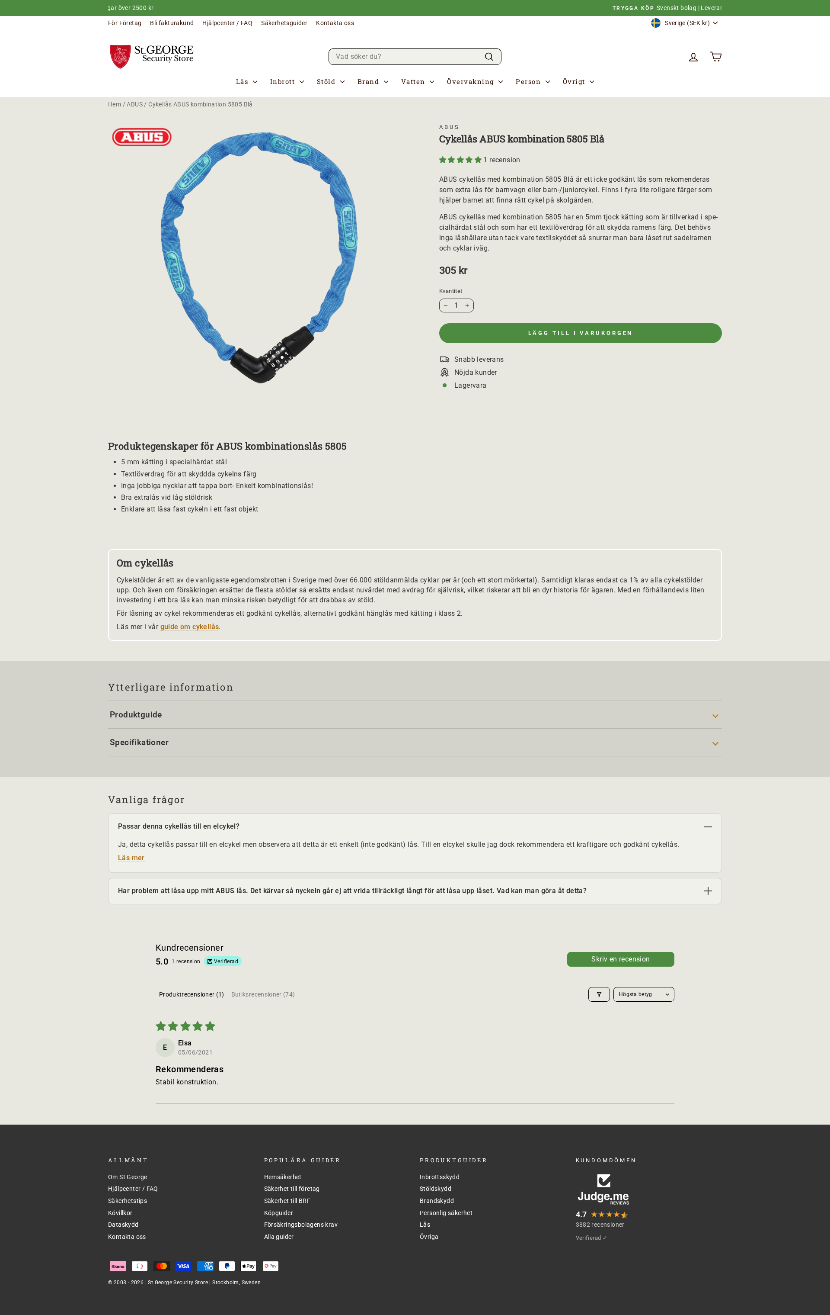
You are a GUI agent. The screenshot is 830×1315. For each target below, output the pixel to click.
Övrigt (575, 81)
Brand (370, 81)
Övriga (429, 1236)
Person (529, 81)
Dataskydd (123, 1224)
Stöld (327, 81)
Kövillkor (120, 1212)
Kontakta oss (335, 22)
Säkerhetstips (127, 1200)
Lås (243, 81)
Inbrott (283, 81)
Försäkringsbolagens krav (301, 1224)
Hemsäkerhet (283, 1177)
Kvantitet (451, 291)
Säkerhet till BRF (287, 1200)
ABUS (135, 104)
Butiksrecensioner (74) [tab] (263, 994)
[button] (461, 160)
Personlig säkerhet (446, 1212)
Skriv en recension (620, 959)
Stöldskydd (435, 1188)
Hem (114, 104)
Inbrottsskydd (440, 1177)
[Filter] (599, 994)
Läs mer (131, 858)
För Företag (124, 22)
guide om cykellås (189, 627)
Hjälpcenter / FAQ (227, 22)
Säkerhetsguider (284, 22)
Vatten (414, 81)
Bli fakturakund (172, 22)
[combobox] (415, 56)
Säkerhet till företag (292, 1188)
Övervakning (471, 81)
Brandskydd (437, 1200)
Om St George (127, 1177)
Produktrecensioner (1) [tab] (191, 994)
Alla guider (279, 1236)
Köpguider (279, 1212)
